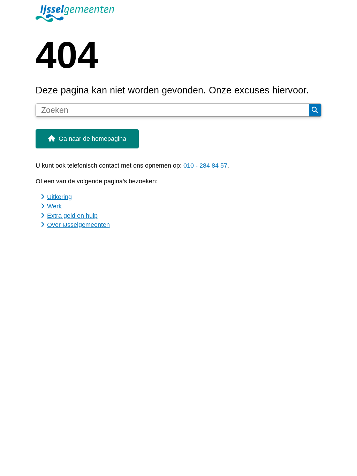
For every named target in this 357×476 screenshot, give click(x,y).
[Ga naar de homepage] (178, 13)
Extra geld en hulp (72, 215)
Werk (54, 206)
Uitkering (59, 196)
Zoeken (315, 110)
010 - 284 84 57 (205, 165)
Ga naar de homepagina (92, 138)
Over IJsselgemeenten (78, 224)
